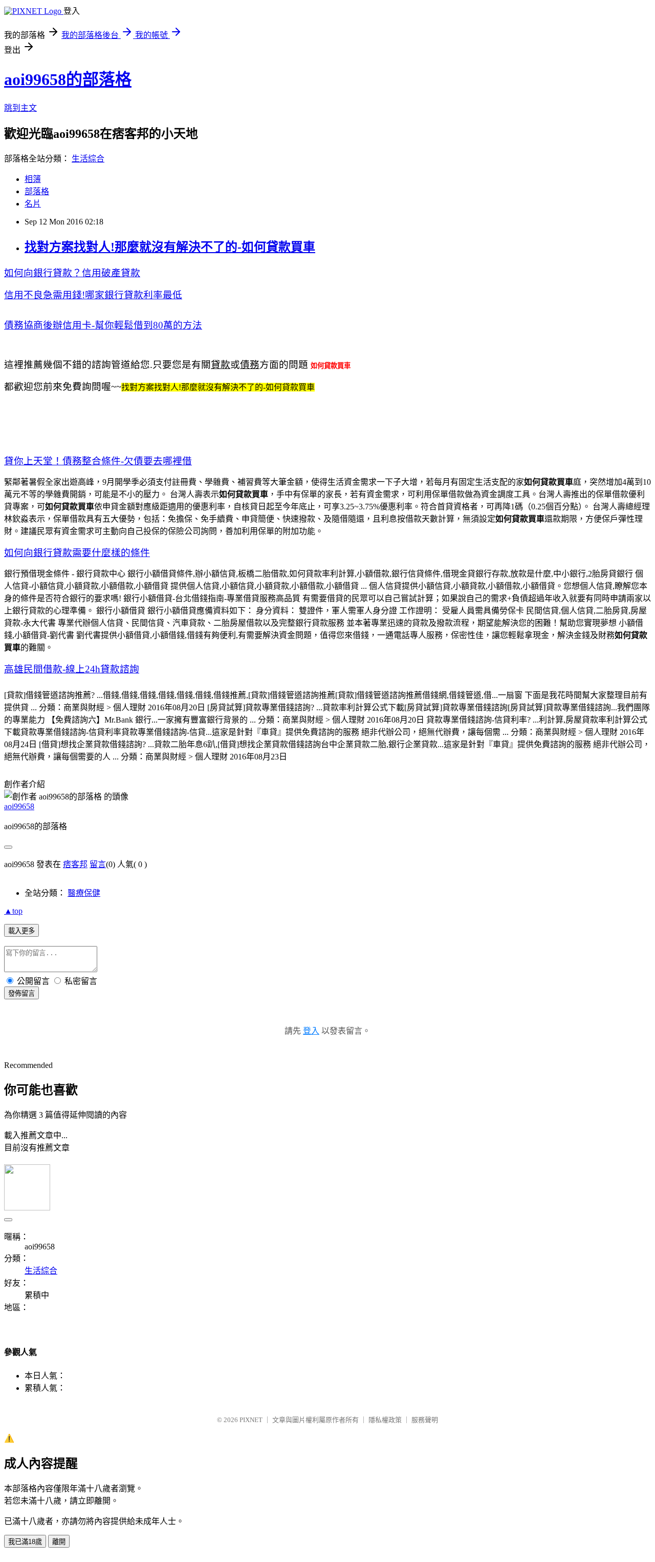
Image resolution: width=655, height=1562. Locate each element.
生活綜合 (88, 158)
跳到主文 (20, 108)
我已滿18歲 (25, 1542)
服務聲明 (424, 1420)
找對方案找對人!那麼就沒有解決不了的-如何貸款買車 (170, 247)
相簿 (33, 179)
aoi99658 (19, 806)
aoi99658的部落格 (68, 79)
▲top (13, 911)
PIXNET (251, 1420)
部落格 (37, 191)
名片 (33, 203)
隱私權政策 (385, 1420)
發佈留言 (21, 993)
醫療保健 (84, 893)
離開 (59, 1542)
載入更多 (21, 931)
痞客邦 (75, 864)
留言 (98, 864)
